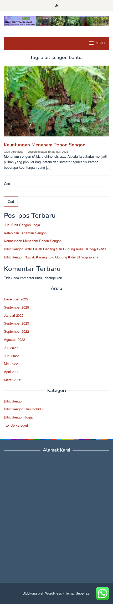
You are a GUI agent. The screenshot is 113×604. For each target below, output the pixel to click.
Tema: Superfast (77, 593)
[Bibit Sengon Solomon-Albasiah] (56, 20)
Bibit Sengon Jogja (18, 417)
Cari (7, 183)
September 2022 (16, 331)
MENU (100, 43)
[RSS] (57, 5)
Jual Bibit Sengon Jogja (22, 224)
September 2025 (16, 307)
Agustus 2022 (14, 339)
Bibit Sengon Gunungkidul (23, 408)
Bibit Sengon (13, 401)
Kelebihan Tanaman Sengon (25, 232)
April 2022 (11, 371)
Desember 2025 (16, 298)
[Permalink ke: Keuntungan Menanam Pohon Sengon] (56, 102)
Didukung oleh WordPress (42, 593)
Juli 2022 (11, 347)
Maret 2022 (12, 379)
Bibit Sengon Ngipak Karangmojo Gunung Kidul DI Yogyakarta (51, 257)
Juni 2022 (11, 355)
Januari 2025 (13, 315)
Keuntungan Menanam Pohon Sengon (44, 145)
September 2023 (16, 323)
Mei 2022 (11, 363)
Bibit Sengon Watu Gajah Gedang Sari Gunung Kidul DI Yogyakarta (55, 248)
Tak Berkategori (16, 425)
